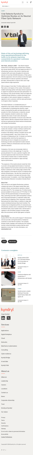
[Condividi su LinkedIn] (5, 27)
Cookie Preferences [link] (6, 437)
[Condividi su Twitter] (2, 27)
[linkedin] (3, 318)
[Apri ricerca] (27, 2)
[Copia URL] (8, 27)
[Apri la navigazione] (31, 2)
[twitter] (8, 318)
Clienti (3, 10)
